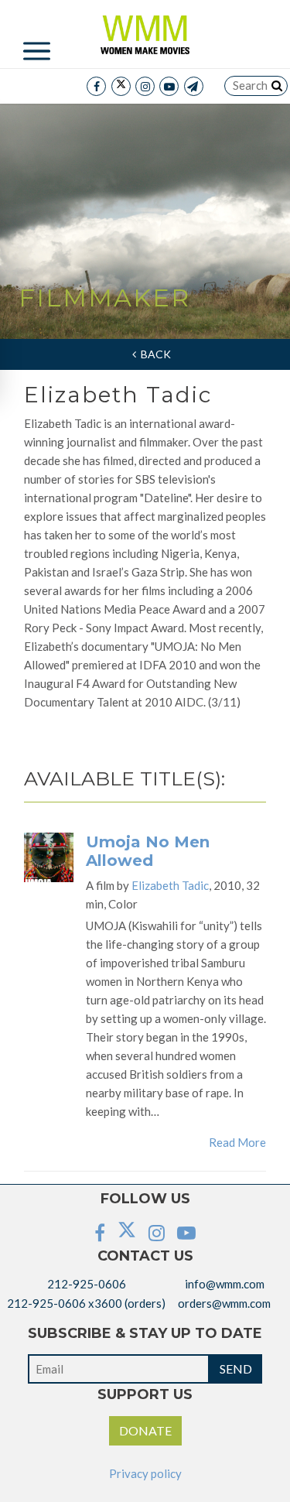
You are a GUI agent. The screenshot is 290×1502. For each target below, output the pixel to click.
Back (153, 354)
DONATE (145, 1430)
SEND (236, 1368)
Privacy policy (145, 1473)
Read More (237, 1142)
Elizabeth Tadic (170, 885)
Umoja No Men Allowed (148, 851)
